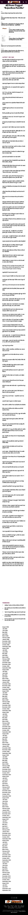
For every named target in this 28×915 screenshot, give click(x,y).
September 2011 (6, 890)
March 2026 (5, 636)
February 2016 (6, 851)
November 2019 (6, 771)
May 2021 (4, 739)
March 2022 (5, 721)
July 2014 (4, 885)
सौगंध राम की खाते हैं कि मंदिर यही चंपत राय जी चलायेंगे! (13, 467)
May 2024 (4, 675)
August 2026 (5, 627)
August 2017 (5, 819)
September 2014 (6, 881)
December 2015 (6, 854)
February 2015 (6, 872)
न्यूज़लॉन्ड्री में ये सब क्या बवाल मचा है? (9, 272)
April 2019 (4, 783)
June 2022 (5, 716)
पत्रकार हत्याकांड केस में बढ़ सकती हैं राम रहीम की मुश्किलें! (13, 241)
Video (8, 905)
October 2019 (5, 773)
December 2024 (6, 662)
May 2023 (4, 696)
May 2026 (4, 632)
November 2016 (6, 835)
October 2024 (5, 666)
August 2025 (5, 648)
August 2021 (5, 733)
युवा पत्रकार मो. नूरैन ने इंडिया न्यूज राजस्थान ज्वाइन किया (13, 127)
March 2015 (5, 870)
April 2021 (4, 741)
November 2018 (6, 792)
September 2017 (6, 817)
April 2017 (4, 826)
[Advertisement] (14, 585)
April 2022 (4, 719)
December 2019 (6, 769)
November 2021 (6, 728)
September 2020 (6, 753)
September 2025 (6, 646)
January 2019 (5, 789)
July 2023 (4, 692)
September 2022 (6, 710)
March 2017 (5, 828)
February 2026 (6, 637)
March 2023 (5, 700)
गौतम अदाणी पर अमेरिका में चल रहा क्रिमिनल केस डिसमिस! (14, 404)
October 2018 (5, 794)
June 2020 (5, 758)
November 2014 (6, 878)
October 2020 (5, 751)
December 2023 (6, 684)
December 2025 (6, 641)
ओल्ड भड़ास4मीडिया (21, 906)
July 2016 (4, 842)
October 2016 (5, 837)
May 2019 (4, 781)
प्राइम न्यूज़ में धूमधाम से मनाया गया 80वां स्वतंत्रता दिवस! (13, 83)
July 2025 (4, 650)
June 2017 (5, 822)
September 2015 (6, 860)
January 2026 (5, 639)
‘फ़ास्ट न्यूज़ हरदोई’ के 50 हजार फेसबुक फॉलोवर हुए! (12, 531)
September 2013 (6, 888)
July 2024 (4, 671)
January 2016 (5, 853)
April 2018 (4, 805)
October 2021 (5, 730)
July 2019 (4, 778)
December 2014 (6, 876)
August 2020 (5, 755)
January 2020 (5, 767)
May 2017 (4, 824)
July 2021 (4, 735)
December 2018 (6, 790)
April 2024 (4, 676)
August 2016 (5, 840)
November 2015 (6, 856)
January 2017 (5, 831)
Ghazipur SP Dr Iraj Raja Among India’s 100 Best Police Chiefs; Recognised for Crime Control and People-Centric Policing (13, 267)
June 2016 (5, 844)
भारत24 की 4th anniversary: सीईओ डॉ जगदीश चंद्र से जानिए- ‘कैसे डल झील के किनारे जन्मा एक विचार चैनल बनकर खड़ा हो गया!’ (13, 73)
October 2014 (5, 879)
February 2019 (6, 787)
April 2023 (4, 698)
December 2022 (6, 705)
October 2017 (5, 815)
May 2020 (4, 760)
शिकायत (6, 906)
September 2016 (6, 838)
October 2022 (5, 709)
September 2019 (6, 774)
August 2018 (5, 797)
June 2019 (5, 780)
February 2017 (6, 830)
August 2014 (5, 883)
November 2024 (6, 664)
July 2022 (4, 714)
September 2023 (6, 689)
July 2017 (4, 821)
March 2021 (5, 742)
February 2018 (6, 808)
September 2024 (6, 668)
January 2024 (5, 682)
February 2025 (6, 659)
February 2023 (6, 701)
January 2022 (5, 725)
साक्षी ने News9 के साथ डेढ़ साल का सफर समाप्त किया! (13, 285)
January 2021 (5, 746)
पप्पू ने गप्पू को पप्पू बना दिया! (7, 345)
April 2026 (4, 634)
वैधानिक (9, 906)
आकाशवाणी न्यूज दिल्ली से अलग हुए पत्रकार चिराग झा (12, 486)
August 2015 (5, 862)
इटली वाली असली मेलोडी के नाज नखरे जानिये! (11, 156)
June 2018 (5, 801)
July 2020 (4, 757)
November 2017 (6, 814)
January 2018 (5, 810)
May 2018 (4, 803)
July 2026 (4, 628)
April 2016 (4, 847)
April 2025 (4, 655)
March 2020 (5, 764)
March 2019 (5, 785)
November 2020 (6, 749)
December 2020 (6, 748)
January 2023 (5, 703)
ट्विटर (19, 905)
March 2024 (5, 678)
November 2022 (6, 707)
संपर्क (12, 906)
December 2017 (6, 812)
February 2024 (6, 680)
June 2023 (5, 694)
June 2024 (5, 673)
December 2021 (6, 726)
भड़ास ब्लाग (12, 905)
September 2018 (6, 796)
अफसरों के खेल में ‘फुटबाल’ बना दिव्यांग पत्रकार (11, 401)
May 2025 (4, 653)
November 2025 (6, 643)
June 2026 (5, 630)
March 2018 (5, 806)
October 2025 (5, 644)
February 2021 (6, 744)
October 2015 (5, 858)
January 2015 (5, 874)
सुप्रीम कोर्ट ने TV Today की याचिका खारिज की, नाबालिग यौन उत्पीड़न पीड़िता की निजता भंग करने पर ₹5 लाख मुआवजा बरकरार (13, 431)
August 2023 (5, 691)
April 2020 (4, 762)
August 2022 (5, 712)
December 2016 (6, 833)
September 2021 (6, 732)
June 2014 (5, 886)
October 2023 (5, 687)
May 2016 (4, 846)
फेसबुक (16, 905)
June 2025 (5, 652)
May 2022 (4, 717)
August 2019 (5, 776)
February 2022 (6, 723)
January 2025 (5, 660)
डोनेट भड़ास (22, 905)
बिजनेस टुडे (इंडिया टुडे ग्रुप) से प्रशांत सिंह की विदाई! (13, 113)
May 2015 (4, 867)
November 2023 (6, 685)
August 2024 (5, 669)
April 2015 (4, 869)
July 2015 (4, 863)
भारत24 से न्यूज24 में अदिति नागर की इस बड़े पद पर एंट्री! (13, 276)
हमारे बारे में (15, 906)
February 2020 (6, 765)
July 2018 (4, 799)
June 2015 (5, 865)
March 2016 (5, 849)
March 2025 (5, 657)
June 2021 (5, 737)
